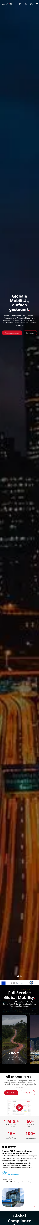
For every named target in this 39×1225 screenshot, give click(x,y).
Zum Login (30, 333)
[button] (28, 1208)
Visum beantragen (12, 333)
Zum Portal (11, 1093)
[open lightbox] (19, 1107)
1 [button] (18, 976)
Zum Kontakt (27, 1093)
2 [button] (20, 976)
